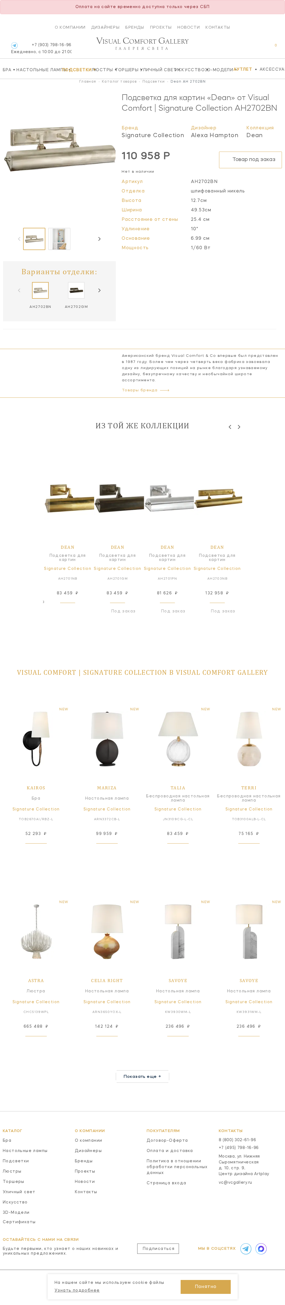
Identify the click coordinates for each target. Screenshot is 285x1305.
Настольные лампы (37, 70)
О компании (70, 27)
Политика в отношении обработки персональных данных (177, 1167)
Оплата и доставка (170, 1151)
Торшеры (126, 70)
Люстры (102, 70)
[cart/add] (74, 612)
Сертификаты (19, 1222)
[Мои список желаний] (256, 48)
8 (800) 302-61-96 (237, 1140)
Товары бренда (140, 390)
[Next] (99, 239)
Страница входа (166, 1183)
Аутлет (243, 69)
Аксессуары (272, 69)
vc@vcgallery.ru (235, 1183)
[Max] (260, 1248)
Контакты (217, 27)
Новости (188, 27)
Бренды (134, 27)
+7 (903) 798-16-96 (41, 48)
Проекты (161, 27)
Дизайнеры (105, 27)
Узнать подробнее (77, 1290)
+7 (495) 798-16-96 (239, 1148)
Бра (8, 70)
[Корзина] (270, 48)
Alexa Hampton (215, 136)
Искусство (188, 70)
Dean (254, 136)
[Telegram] (14, 45)
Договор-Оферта (167, 1141)
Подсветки (75, 70)
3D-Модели (218, 70)
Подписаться (159, 1249)
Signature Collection (153, 136)
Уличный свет (156, 70)
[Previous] (230, 426)
